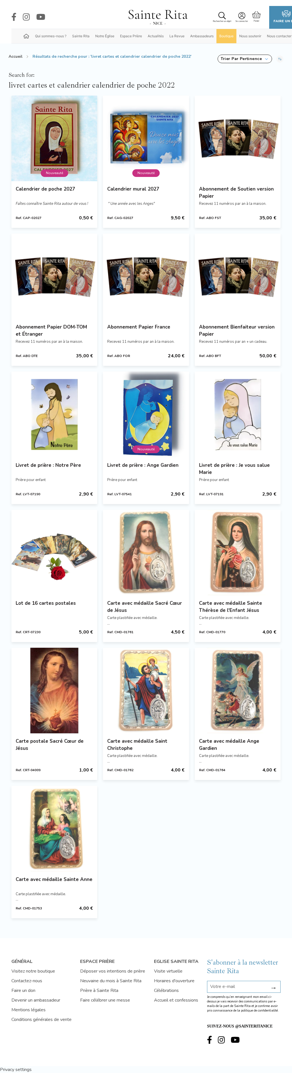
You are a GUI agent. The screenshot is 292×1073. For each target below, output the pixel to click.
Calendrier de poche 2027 (45, 189)
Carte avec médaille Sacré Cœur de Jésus (144, 607)
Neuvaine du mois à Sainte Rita (110, 981)
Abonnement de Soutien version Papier (236, 192)
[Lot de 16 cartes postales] (54, 552)
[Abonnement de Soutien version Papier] (238, 138)
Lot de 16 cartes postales (46, 603)
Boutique (226, 36)
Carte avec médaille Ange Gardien (229, 745)
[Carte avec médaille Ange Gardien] (238, 690)
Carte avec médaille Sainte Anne (54, 879)
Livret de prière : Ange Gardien (143, 465)
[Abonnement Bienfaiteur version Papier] (238, 276)
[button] (245, 59)
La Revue (176, 36)
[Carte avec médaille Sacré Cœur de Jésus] (146, 552)
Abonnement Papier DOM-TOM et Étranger (51, 330)
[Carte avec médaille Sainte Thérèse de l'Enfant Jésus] (238, 552)
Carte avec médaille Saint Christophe (137, 745)
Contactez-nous (26, 981)
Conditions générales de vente (41, 1019)
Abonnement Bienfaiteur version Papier (237, 330)
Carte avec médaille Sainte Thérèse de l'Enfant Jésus (230, 607)
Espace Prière (131, 36)
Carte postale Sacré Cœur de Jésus (50, 745)
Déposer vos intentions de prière (112, 971)
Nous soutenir (250, 36)
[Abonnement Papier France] (146, 276)
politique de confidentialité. (260, 1010)
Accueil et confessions (176, 1000)
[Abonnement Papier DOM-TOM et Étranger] (54, 276)
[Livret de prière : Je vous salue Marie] (238, 414)
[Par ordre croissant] (279, 59)
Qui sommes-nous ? (50, 36)
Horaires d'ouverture (174, 981)
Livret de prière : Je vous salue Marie (234, 469)
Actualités (156, 36)
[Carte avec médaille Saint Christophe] (146, 690)
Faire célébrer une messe (105, 1000)
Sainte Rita (81, 36)
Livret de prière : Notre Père (48, 465)
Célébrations (166, 990)
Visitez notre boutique (33, 971)
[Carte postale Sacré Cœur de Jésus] (54, 690)
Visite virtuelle (168, 971)
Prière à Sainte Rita (99, 990)
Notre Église (104, 36)
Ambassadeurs (202, 36)
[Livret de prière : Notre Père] (54, 414)
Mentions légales (28, 1010)
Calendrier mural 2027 (133, 189)
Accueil (16, 56)
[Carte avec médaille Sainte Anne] (54, 828)
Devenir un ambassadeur (35, 1000)
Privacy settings (16, 1069)
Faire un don (23, 990)
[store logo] (157, 17)
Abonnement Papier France (138, 327)
